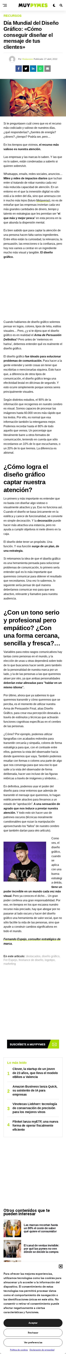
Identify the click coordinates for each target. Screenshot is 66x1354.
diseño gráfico (52, 558)
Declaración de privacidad (42, 1350)
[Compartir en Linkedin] (33, 68)
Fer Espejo (10, 960)
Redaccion (27, 59)
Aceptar (33, 1323)
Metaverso (42, 200)
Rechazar (33, 1333)
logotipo (50, 960)
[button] (60, 1266)
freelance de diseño (31, 960)
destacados (33, 956)
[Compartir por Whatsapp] (40, 68)
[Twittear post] (26, 68)
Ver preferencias (33, 1342)
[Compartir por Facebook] (18, 68)
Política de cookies (19, 1350)
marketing (10, 963)
